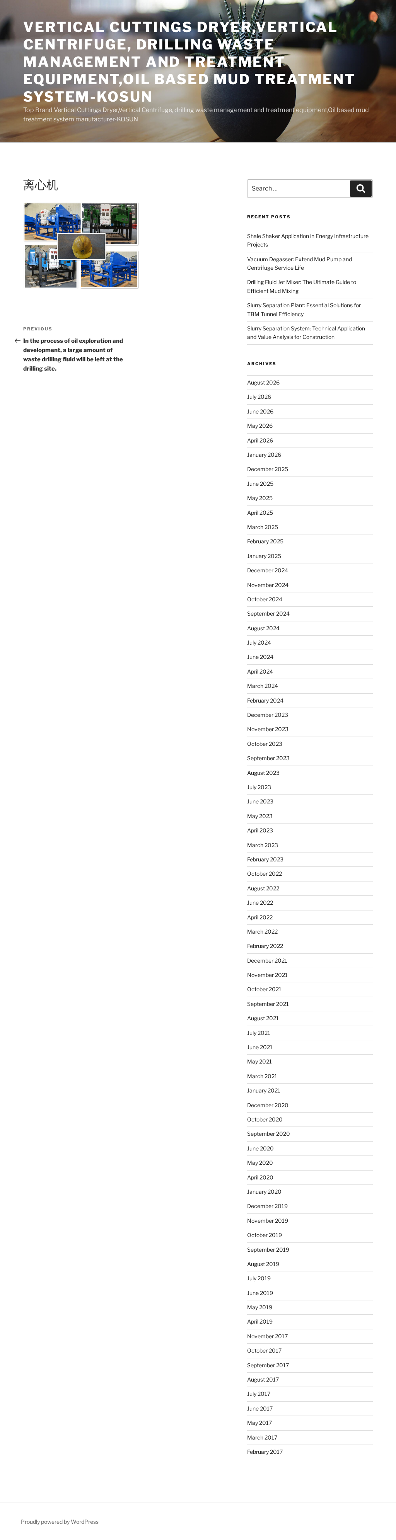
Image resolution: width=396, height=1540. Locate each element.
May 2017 (259, 1422)
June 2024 (260, 656)
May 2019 (259, 1307)
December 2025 (267, 469)
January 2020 (264, 1191)
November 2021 (267, 975)
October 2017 (264, 1350)
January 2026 (264, 454)
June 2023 (260, 801)
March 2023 (262, 845)
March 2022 (262, 931)
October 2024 (264, 599)
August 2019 (263, 1264)
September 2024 (268, 613)
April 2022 (260, 917)
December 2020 (267, 1105)
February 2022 (265, 946)
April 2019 (260, 1321)
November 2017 (267, 1336)
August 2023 (263, 772)
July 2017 (258, 1393)
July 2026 (259, 396)
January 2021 (263, 1090)
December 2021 (267, 960)
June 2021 (260, 1047)
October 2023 (264, 743)
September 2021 (268, 1004)
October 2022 (264, 873)
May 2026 (260, 425)
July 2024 (259, 642)
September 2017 (268, 1365)
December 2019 (267, 1206)
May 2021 (259, 1061)
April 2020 (260, 1177)
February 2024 (265, 700)
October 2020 (265, 1119)
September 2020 (268, 1133)
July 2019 (259, 1278)
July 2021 (258, 1033)
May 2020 (260, 1162)
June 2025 (260, 483)
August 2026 (263, 382)
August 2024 (263, 628)
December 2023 (267, 714)
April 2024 (260, 671)
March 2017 (262, 1437)
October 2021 (264, 989)
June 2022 (260, 902)
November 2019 (267, 1220)
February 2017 (265, 1451)
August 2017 (263, 1379)
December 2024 (267, 570)
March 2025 (262, 527)
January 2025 (264, 556)
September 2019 (268, 1249)
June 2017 (260, 1408)
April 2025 (260, 512)
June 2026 (260, 411)
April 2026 (260, 440)
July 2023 (259, 787)
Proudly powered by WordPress (60, 1521)
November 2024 (267, 585)
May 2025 (260, 498)
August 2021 (263, 1018)
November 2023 (267, 729)
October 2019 (264, 1235)
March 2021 (262, 1076)
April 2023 (260, 830)
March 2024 (262, 685)
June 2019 (260, 1293)
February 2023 (265, 859)
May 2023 (260, 816)
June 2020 (260, 1148)
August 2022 (263, 888)
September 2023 (268, 758)
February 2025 (265, 541)
